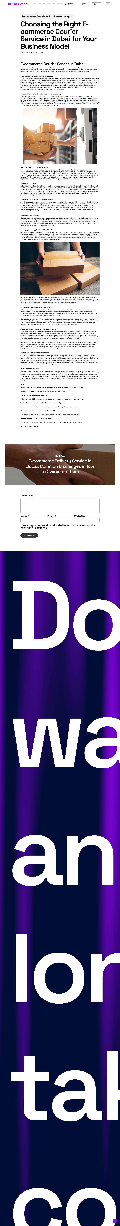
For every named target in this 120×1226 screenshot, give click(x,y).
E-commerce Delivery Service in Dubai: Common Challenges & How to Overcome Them (60, 464)
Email (51, 516)
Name (25, 516)
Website (79, 516)
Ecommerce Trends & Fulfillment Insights (47, 16)
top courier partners (30, 319)
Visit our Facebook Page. (29, 426)
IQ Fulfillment (35, 391)
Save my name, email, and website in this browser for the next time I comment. (57, 526)
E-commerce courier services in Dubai (65, 87)
